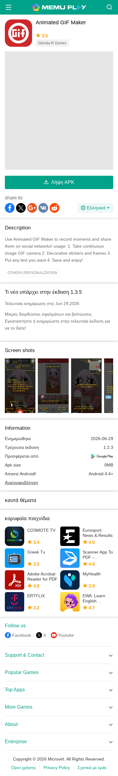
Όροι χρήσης (23, 767)
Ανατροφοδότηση (21, 482)
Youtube (66, 635)
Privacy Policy (57, 767)
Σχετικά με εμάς (92, 767)
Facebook (21, 635)
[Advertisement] (59, 110)
